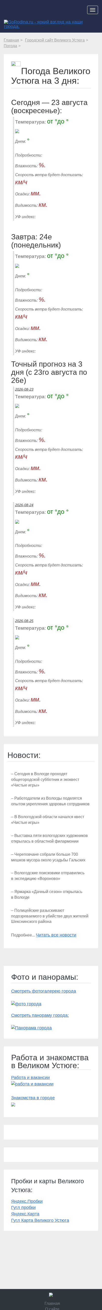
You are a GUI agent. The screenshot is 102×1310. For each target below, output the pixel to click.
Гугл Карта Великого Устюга (40, 1220)
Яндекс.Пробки (27, 1201)
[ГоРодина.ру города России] (51, 1295)
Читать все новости (56, 935)
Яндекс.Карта (25, 1213)
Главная (52, 1303)
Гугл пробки (23, 1207)
